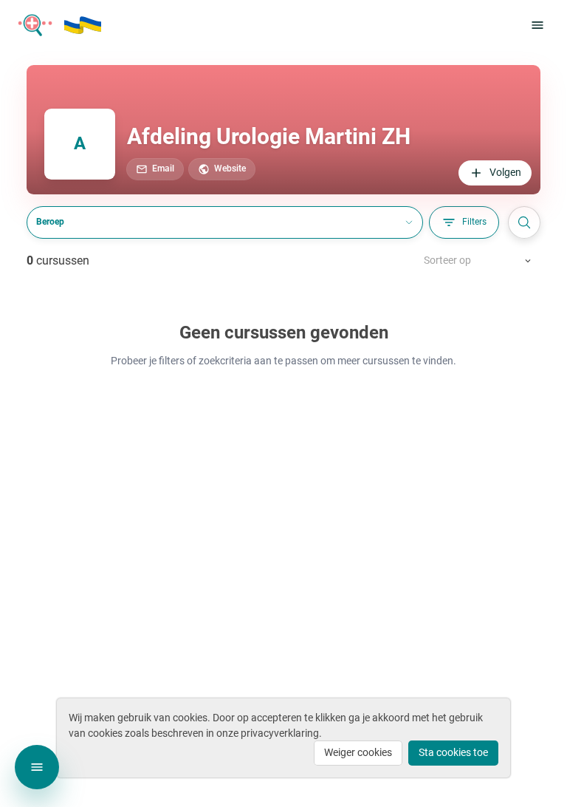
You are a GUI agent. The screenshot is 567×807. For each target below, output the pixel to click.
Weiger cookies (358, 752)
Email (163, 168)
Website (230, 168)
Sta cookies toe (453, 752)
